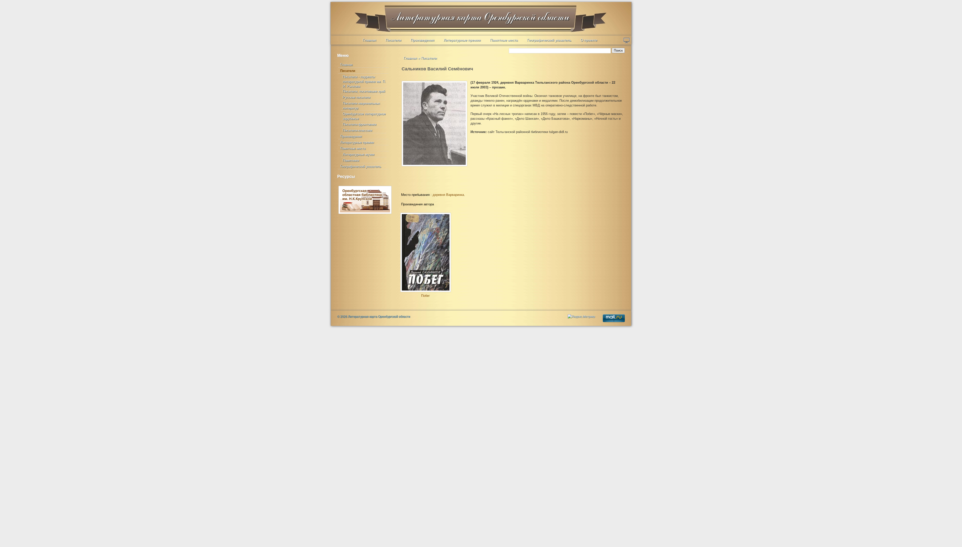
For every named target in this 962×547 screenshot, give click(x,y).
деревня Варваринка (448, 195)
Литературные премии (462, 40)
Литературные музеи (358, 154)
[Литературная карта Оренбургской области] (366, 14)
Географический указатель (549, 40)
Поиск (618, 50)
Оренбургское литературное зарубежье (364, 116)
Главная (369, 40)
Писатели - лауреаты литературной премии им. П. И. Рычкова (364, 81)
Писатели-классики (357, 130)
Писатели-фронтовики (359, 124)
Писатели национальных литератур (361, 105)
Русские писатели (356, 97)
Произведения (422, 40)
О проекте (588, 40)
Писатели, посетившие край (364, 91)
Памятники (351, 160)
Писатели (393, 40)
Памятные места (504, 40)
